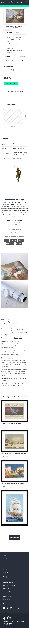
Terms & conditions (8, 582)
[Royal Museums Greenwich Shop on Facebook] (4, 608)
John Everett (15, 27)
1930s (6, 240)
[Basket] (26, 2)
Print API (5, 624)
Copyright (5, 593)
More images (14, 537)
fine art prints (18, 338)
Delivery (3, 378)
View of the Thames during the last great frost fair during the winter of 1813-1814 (14, 454)
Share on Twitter (20, 91)
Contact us (5, 561)
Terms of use (6, 588)
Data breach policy (8, 591)
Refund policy (6, 599)
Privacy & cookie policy (9, 585)
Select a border (8, 66)
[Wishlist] (23, 2)
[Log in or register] (21, 2)
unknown (4, 528)
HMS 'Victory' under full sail (9, 527)
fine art (21, 240)
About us (5, 558)
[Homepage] (14, 2)
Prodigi (11, 624)
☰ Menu (2, 2)
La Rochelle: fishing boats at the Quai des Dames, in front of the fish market (13, 484)
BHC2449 (13, 240)
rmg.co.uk (19, 608)
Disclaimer (5, 580)
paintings (19, 243)
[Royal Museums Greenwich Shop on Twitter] (8, 608)
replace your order (16, 383)
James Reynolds (6, 425)
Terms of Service (7, 596)
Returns (5, 569)
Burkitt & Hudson (6, 456)
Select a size (14, 56)
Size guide (22, 56)
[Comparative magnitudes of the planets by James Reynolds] (14, 411)
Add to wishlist (9, 91)
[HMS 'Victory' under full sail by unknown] (14, 507)
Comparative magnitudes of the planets (12, 423)
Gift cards (5, 572)
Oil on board (10, 243)
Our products (6, 564)
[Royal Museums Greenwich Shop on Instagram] (11, 608)
